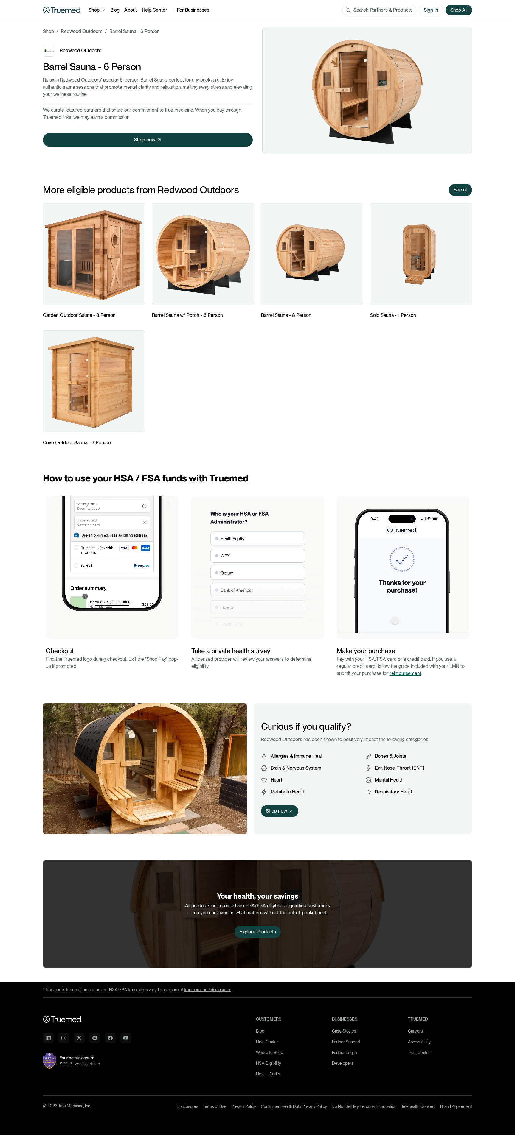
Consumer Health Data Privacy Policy (294, 1106)
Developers (342, 1063)
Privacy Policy (243, 1106)
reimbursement (405, 673)
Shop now (144, 140)
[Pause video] (52, 633)
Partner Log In (344, 1052)
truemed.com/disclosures (207, 989)
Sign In (431, 10)
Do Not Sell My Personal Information (364, 1106)
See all (460, 190)
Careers (415, 1031)
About (130, 10)
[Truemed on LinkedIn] (48, 1038)
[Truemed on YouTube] (125, 1038)
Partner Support (346, 1041)
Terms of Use (215, 1106)
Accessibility (419, 1041)
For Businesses (193, 10)
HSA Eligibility (268, 1063)
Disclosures (187, 1106)
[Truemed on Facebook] (110, 1038)
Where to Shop (269, 1052)
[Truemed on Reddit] (94, 1038)
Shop (94, 10)
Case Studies (344, 1031)
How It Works (268, 1074)
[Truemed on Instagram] (63, 1038)
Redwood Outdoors (82, 31)
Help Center (154, 10)
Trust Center (419, 1052)
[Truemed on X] (79, 1038)
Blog (115, 10)
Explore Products (257, 932)
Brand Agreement (456, 1106)
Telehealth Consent (418, 1106)
